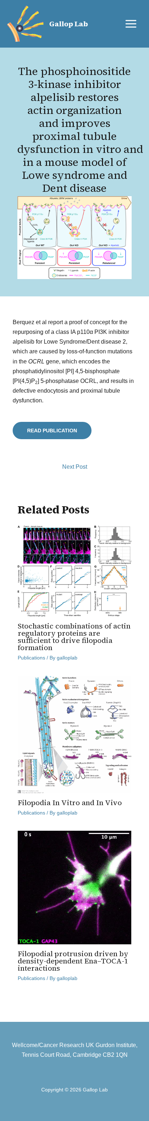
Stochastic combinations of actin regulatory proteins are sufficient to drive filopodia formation (74, 637)
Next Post (74, 467)
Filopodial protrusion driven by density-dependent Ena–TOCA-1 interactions (73, 961)
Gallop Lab (68, 24)
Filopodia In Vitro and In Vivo (70, 803)
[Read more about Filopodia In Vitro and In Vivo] (75, 734)
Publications (31, 658)
